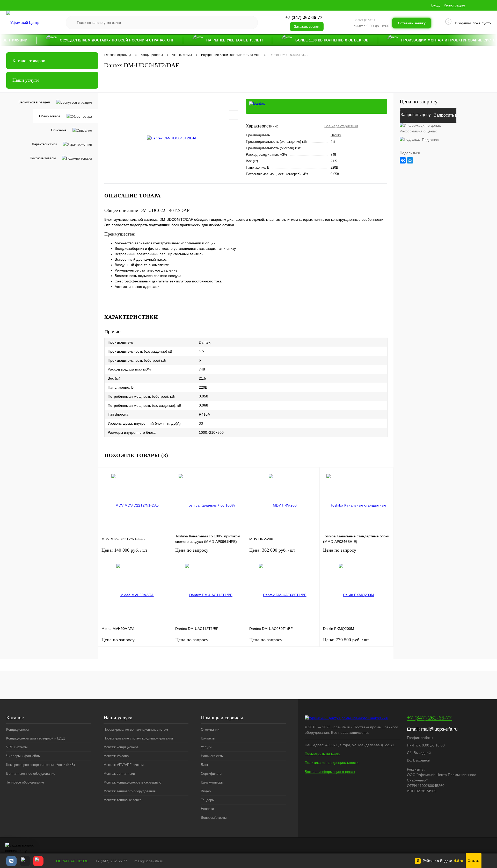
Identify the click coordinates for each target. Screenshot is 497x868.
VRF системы (16, 747)
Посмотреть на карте (322, 753)
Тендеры (207, 800)
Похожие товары (43, 158)
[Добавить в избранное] (233, 103)
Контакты (208, 738)
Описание (58, 130)
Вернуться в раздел (34, 102)
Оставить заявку (412, 23)
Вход (435, 5)
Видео (206, 791)
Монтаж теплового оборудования (130, 791)
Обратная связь (71, 861)
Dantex (336, 135)
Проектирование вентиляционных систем (136, 729)
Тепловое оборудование (25, 782)
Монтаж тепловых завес (123, 800)
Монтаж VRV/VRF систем (124, 765)
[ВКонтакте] (403, 160)
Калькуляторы (212, 782)
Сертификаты (211, 773)
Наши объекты (212, 756)
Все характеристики (341, 126)
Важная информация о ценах (330, 772)
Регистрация (454, 5)
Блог (204, 765)
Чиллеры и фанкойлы (23, 756)
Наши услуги (25, 80)
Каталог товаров (28, 60)
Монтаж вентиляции (119, 773)
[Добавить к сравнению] (233, 115)
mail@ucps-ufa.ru (439, 729)
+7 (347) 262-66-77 (429, 717)
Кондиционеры (17, 729)
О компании (210, 729)
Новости (207, 809)
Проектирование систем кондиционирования (138, 738)
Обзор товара (49, 116)
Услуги (206, 747)
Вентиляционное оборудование (30, 773)
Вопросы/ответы (213, 818)
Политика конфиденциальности (332, 762)
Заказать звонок (306, 27)
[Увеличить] (172, 138)
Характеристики (44, 144)
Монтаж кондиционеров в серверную (132, 782)
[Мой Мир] (410, 160)
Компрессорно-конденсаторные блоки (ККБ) (40, 765)
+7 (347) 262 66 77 (111, 861)
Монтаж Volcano (116, 756)
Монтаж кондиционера (121, 747)
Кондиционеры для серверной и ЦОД (35, 738)
